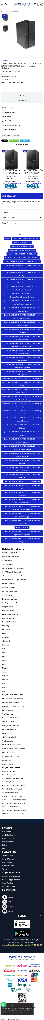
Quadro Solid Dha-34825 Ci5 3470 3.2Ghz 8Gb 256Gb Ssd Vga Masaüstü (22, 412)
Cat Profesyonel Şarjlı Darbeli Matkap (14, 810)
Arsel (4, 633)
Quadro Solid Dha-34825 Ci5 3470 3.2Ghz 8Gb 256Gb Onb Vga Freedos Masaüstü (22, 501)
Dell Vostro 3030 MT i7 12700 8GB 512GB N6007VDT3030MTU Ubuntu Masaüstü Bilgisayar (33, 172)
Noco (4, 691)
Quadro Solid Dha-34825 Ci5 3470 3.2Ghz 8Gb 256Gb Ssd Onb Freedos (22, 330)
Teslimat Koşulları (8, 856)
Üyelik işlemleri (7, 862)
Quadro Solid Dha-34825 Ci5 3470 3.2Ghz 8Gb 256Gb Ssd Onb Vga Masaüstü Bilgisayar (22, 316)
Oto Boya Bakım (8, 560)
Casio (4, 664)
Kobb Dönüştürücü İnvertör (10, 782)
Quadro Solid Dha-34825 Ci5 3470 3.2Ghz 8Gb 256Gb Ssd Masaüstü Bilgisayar (22, 468)
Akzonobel (6, 641)
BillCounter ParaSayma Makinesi (12, 778)
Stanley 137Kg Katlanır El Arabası (12, 796)
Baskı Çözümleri (8, 733)
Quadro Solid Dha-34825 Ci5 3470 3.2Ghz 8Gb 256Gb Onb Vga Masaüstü (22, 522)
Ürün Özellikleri (9, 196)
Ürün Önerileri (8, 218)
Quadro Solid (17, 238)
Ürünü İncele (14, 166)
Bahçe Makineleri (8, 607)
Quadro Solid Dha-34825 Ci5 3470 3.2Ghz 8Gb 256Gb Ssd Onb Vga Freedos (22, 281)
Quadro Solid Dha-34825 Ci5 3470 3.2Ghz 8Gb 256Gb (22, 258)
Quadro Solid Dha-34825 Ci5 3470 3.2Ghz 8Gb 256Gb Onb (22, 481)
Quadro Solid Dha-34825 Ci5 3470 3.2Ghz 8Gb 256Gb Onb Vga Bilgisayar (22, 540)
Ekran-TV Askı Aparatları (11, 702)
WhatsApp (15, 140)
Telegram (25, 140)
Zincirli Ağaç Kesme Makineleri (13, 706)
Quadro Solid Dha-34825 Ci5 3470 (22, 246)
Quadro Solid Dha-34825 (31, 238)
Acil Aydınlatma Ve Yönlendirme (13, 568)
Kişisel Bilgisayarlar (9, 729)
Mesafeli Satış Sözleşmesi (11, 876)
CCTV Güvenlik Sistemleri (11, 572)
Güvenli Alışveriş (8, 859)
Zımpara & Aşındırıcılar (10, 591)
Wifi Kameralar (7, 760)
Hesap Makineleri (8, 610)
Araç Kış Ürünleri (8, 722)
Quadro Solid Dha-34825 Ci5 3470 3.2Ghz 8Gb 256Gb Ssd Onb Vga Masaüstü (22, 309)
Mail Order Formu (8, 886)
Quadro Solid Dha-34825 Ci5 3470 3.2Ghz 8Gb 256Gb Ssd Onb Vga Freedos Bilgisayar (22, 302)
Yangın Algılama (7, 564)
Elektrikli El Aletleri (8, 583)
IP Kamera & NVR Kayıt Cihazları (14, 580)
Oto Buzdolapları (8, 741)
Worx (4, 653)
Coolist (4, 660)
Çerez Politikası (7, 883)
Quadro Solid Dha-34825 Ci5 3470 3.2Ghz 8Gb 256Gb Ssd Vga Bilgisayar (22, 426)
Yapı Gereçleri (7, 595)
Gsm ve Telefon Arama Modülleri (13, 749)
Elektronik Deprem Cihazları (12, 745)
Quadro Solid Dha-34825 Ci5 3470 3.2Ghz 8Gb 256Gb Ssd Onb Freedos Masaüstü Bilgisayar (22, 344)
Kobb (4, 656)
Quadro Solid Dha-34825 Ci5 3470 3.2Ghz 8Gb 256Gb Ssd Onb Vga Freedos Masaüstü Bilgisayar (22, 295)
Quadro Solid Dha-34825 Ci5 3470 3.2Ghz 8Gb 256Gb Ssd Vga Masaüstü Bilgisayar (22, 419)
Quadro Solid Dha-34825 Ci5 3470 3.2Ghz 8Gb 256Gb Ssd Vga (22, 378)
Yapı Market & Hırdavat (10, 718)
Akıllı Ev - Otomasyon (10, 614)
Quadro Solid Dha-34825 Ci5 (22, 242)
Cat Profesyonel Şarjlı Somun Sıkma (13, 803)
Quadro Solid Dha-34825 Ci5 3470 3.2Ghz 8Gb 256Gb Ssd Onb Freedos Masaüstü (22, 337)
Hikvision (5, 645)
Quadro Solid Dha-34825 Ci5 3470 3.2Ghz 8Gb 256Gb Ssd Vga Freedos (22, 384)
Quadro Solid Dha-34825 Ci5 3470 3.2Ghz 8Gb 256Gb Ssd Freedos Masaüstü (22, 440)
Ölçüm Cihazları (8, 764)
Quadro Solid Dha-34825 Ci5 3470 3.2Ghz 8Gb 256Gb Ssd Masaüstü (22, 461)
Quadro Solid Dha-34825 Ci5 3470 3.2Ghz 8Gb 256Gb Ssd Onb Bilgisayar (22, 373)
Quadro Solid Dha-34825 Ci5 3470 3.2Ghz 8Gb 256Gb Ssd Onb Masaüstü (22, 359)
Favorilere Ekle (9, 166)
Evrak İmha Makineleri (10, 599)
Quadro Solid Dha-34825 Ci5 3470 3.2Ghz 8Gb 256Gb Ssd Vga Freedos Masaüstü (22, 391)
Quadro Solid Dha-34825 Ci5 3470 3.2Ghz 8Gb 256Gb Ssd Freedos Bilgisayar (22, 454)
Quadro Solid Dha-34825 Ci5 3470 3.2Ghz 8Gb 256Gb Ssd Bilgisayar (22, 476)
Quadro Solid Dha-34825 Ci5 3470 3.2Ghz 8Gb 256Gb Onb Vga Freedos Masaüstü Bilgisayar (22, 508)
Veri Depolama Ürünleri (10, 603)
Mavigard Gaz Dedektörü (10, 792)
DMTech (5, 676)
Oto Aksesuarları (8, 714)
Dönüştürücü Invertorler (10, 725)
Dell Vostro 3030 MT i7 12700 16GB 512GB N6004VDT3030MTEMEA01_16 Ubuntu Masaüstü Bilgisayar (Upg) (11, 172)
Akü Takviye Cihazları (9, 737)
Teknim (4, 672)
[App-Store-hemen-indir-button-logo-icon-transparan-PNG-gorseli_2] (22, 924)
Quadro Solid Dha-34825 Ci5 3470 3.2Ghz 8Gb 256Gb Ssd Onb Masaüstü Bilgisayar (22, 366)
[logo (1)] (22, 958)
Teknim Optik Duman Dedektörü (12, 789)
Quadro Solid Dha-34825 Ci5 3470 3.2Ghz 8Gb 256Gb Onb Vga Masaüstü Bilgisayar (22, 533)
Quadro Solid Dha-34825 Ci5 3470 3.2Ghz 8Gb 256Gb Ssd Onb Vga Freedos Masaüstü (22, 288)
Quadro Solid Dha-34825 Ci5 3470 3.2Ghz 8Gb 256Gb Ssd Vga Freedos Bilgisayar (22, 405)
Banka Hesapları (8, 842)
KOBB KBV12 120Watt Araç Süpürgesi (14, 800)
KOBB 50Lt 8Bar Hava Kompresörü (13, 814)
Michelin (5, 668)
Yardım (4, 869)
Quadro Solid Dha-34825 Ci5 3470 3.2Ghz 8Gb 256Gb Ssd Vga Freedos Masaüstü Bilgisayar (22, 398)
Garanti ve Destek (8, 866)
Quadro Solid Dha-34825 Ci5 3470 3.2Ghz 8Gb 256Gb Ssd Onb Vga (22, 274)
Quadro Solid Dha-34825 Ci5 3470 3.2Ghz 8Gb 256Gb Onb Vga (22, 486)
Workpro (5, 679)
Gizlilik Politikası (8, 835)
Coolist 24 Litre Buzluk (9, 775)
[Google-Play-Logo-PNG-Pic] (22, 933)
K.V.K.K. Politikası (8, 838)
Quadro (7, 238)
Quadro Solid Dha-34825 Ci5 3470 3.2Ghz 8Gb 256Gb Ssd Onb (22, 267)
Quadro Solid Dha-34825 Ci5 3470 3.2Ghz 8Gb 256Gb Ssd (22, 262)
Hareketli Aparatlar (8, 618)
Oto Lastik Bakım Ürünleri (11, 756)
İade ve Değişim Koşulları (11, 880)
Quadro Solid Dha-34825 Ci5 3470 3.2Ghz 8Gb (22, 254)
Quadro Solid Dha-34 (22, 527)
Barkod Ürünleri (7, 710)
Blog (3, 848)
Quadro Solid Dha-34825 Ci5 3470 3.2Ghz (22, 250)
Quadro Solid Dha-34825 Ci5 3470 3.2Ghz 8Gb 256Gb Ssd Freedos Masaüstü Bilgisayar (22, 447)
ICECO (4, 683)
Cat (3, 649)
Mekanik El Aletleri (8, 587)
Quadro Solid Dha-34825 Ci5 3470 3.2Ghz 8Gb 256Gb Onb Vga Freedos (22, 494)
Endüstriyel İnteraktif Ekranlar (12, 698)
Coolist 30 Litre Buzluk (9, 771)
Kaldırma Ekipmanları (9, 553)
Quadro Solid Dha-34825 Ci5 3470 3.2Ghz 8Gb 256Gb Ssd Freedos (22, 433)
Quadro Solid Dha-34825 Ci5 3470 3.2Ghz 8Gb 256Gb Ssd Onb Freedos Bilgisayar (22, 352)
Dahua (4, 687)
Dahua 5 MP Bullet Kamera (10, 807)
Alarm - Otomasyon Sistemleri (12, 576)
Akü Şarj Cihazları (8, 752)
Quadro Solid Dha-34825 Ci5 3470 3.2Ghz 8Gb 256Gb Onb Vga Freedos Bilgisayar (22, 515)
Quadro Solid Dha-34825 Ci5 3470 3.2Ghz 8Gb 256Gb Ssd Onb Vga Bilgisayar (22, 323)
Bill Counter (6, 629)
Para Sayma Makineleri (10, 556)
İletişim (4, 845)
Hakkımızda (6, 832)
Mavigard (5, 637)
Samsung (5, 626)
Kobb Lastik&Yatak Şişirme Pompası (13, 785)
